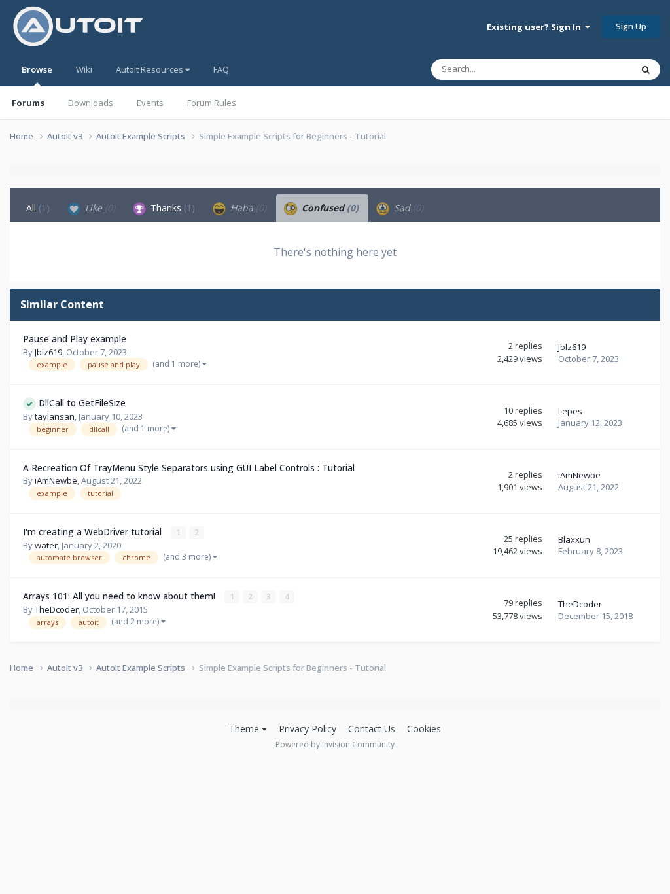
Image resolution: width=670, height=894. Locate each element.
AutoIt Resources (150, 69)
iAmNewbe (56, 480)
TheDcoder (57, 609)
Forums (28, 103)
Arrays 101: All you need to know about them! (120, 596)
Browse (37, 69)
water (46, 545)
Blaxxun (574, 539)
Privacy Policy (307, 729)
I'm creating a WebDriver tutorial (93, 532)
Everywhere (592, 69)
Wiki (84, 69)
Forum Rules (211, 103)
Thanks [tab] (171, 208)
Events (150, 103)
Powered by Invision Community (335, 744)
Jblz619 (48, 352)
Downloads (90, 103)
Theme (245, 729)
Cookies (424, 729)
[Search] (645, 69)
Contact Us (371, 729)
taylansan (55, 416)
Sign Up (631, 26)
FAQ (221, 69)
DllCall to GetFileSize (82, 403)
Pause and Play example (74, 338)
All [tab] (38, 208)
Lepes (570, 411)
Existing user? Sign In (536, 27)
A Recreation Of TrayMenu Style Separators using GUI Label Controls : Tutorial (189, 467)
